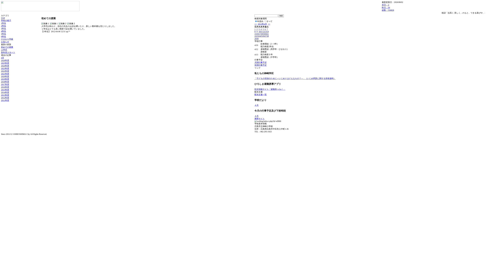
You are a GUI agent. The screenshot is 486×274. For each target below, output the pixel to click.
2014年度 (5, 92)
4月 (2, 58)
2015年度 (5, 90)
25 (262, 36)
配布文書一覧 (261, 94)
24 (260, 36)
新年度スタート (8, 52)
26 (264, 36)
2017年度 (5, 84)
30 (258, 39)
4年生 (3, 31)
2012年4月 (262, 24)
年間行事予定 (261, 65)
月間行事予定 (261, 62)
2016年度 (5, 87)
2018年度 (5, 82)
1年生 (3, 23)
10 (260, 31)
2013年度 (5, 95)
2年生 (3, 26)
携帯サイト (260, 119)
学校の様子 (6, 20)
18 (262, 34)
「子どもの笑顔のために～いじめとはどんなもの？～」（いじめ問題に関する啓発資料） (295, 78)
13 (266, 31)
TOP (3, 18)
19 (264, 34)
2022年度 (5, 71)
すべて (269, 21)
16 (258, 34)
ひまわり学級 (7, 39)
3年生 (3, 28)
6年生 (3, 36)
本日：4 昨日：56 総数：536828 (388, 7)
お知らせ (5, 42)
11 (261, 31)
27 (266, 36)
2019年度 (5, 79)
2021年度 (5, 74)
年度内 (260, 21)
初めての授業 (7, 47)
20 (266, 34)
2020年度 (5, 76)
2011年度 (5, 100)
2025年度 (5, 63)
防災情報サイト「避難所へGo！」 (270, 89)
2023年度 (5, 68)
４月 (257, 105)
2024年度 (5, 66)
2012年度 (5, 98)
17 (260, 34)
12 (264, 31)
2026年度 (5, 60)
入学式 (4, 50)
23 (258, 36)
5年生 (3, 34)
